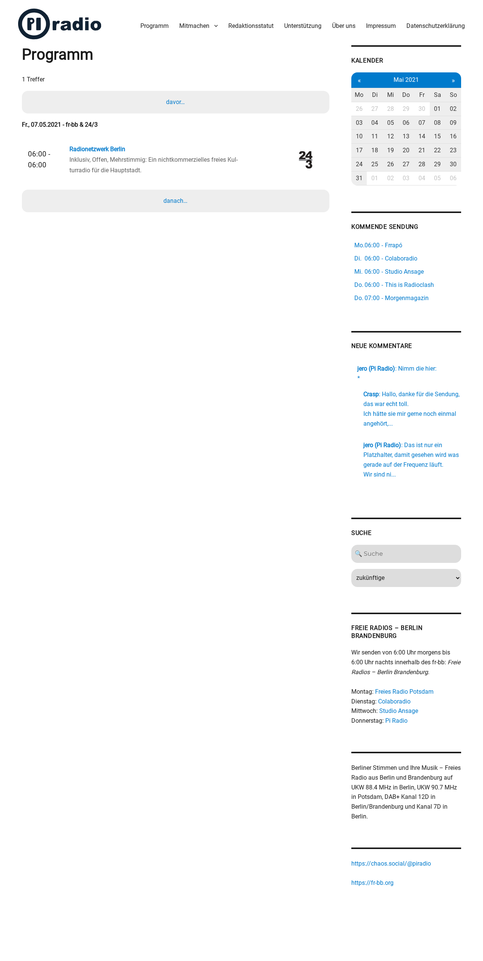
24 (359, 164)
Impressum (381, 25)
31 (359, 178)
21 (421, 150)
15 (437, 136)
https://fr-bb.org (372, 882)
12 (390, 136)
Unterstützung (302, 25)
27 (374, 108)
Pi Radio (396, 720)
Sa (437, 94)
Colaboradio (394, 701)
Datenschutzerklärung (435, 25)
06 (406, 122)
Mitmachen (194, 25)
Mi (390, 94)
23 (453, 150)
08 (437, 122)
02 (453, 108)
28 (390, 108)
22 (437, 150)
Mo (359, 94)
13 (406, 136)
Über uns (343, 25)
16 (453, 136)
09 (453, 122)
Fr (422, 94)
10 (359, 136)
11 (374, 136)
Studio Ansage (398, 710)
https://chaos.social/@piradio (391, 863)
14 (421, 136)
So (453, 94)
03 (359, 122)
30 (421, 108)
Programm (154, 25)
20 (406, 150)
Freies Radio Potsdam (404, 691)
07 (421, 122)
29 (406, 108)
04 (374, 122)
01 (437, 108)
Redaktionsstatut (251, 25)
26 (359, 108)
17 (359, 150)
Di (375, 94)
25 (374, 164)
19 (390, 150)
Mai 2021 (406, 79)
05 (390, 122)
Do (406, 94)
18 (374, 150)
